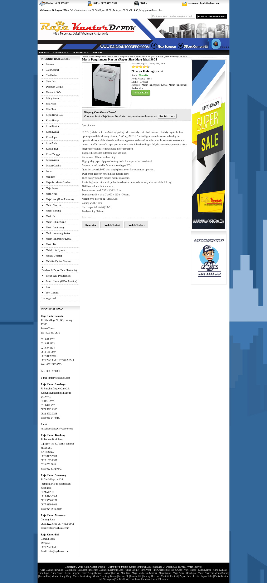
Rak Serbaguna (106, 579)
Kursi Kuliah (52, 131)
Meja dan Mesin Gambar (58, 182)
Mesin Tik (51, 244)
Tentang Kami (81, 52)
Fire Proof (51, 103)
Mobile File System (55, 250)
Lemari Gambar (53, 165)
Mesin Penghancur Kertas (101, 56)
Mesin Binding (53, 210)
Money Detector (54, 255)
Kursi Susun (52, 148)
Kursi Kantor (52, 126)
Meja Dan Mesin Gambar (144, 573)
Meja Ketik (51, 193)
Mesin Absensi (53, 205)
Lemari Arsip (52, 160)
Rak (48, 287)
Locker (49, 171)
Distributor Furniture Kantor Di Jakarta (149, 579)
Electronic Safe (53, 92)
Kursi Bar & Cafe (54, 114)
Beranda (44, 52)
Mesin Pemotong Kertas (58, 233)
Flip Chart (51, 109)
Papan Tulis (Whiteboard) (58, 275)
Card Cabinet (52, 69)
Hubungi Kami (61, 52)
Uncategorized (49, 298)
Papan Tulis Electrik (189, 576)
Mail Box (50, 176)
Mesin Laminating (55, 227)
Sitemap (97, 52)
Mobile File (136, 576)
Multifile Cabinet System (58, 261)
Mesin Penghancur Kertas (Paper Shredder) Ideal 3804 (119, 59)
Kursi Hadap (52, 120)
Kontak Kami (141, 92)
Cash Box (51, 81)
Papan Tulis (207, 576)
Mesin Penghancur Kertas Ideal (127, 56)
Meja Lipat (191, 573)
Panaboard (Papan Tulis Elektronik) (59, 270)
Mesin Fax (51, 216)
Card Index (51, 75)
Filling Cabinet (53, 98)
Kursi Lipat (51, 137)
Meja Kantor (52, 188)
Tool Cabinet (52, 292)
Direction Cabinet (54, 86)
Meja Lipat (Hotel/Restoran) (60, 199)
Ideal (90, 217)
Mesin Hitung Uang (56, 221)
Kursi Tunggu (53, 154)
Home (85, 56)
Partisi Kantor (221, 576)
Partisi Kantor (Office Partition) (61, 281)
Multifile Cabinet (169, 576)
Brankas (50, 64)
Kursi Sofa (51, 143)
